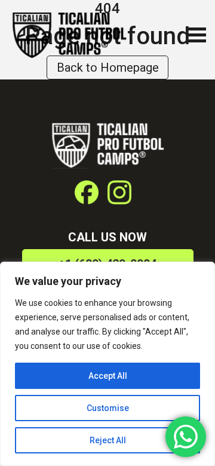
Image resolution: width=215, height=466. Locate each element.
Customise (108, 408)
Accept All (107, 376)
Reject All (108, 440)
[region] (107, 364)
